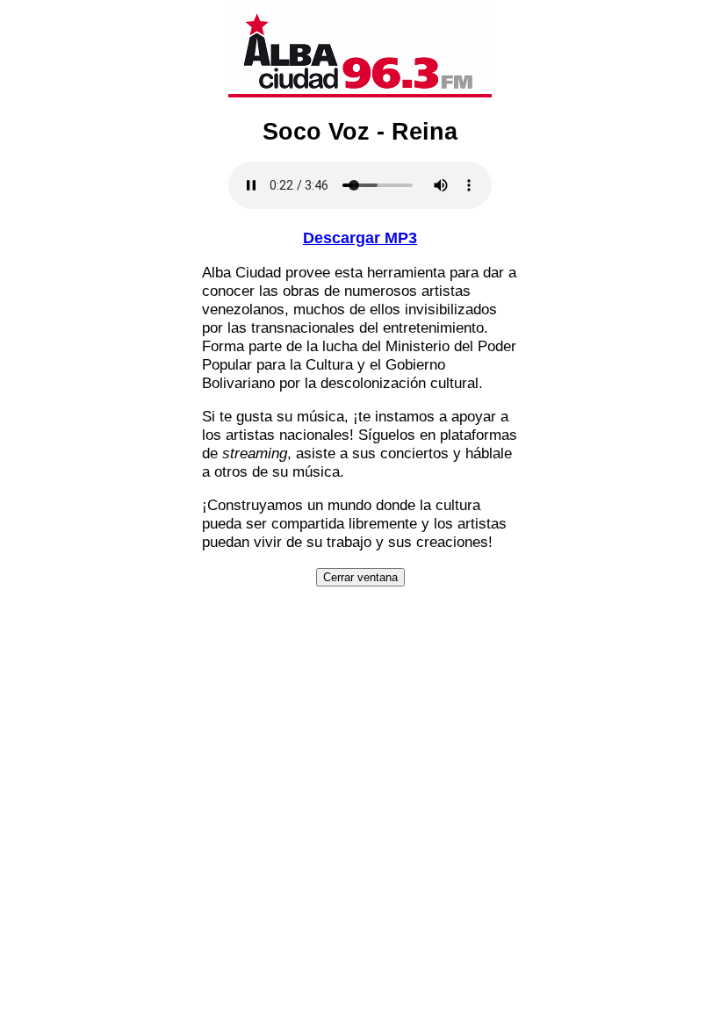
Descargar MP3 (360, 238)
